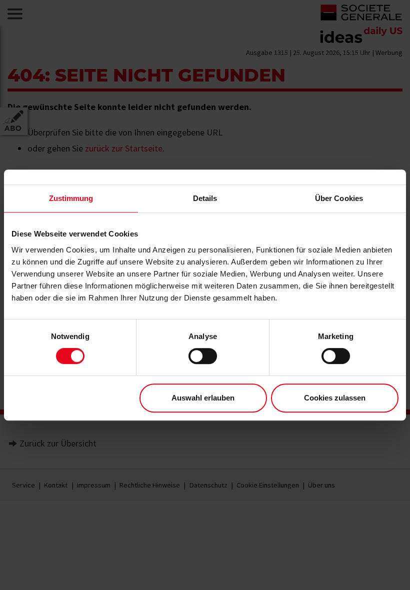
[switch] (202, 356)
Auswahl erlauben (203, 398)
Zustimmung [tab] (71, 198)
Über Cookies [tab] (339, 198)
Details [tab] (205, 198)
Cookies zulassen (335, 398)
